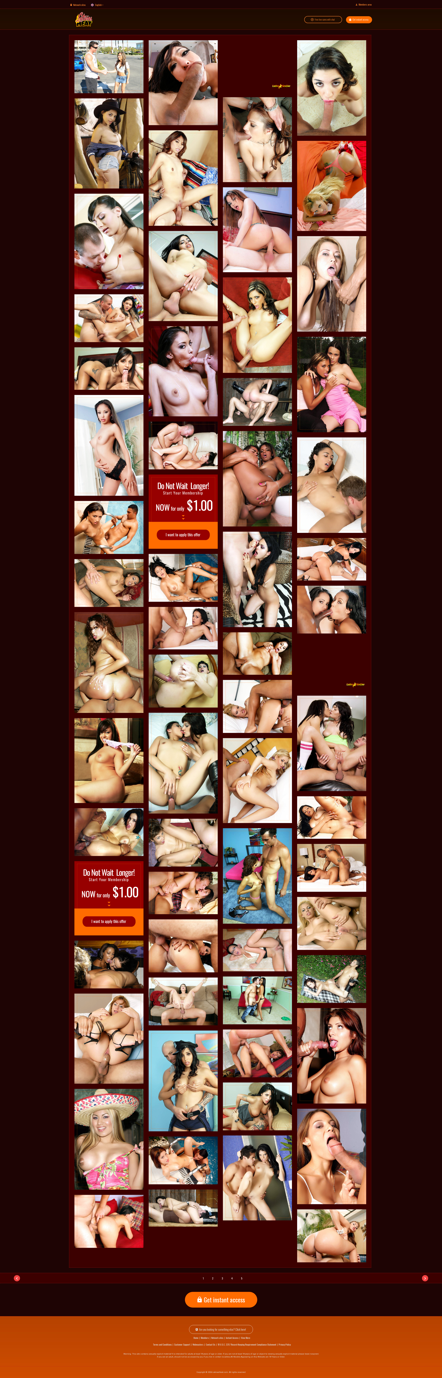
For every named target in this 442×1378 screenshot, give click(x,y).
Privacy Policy (285, 1344)
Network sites (79, 5)
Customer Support (182, 1344)
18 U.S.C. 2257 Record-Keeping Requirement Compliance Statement (247, 1344)
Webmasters (198, 1344)
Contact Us (210, 1344)
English (98, 5)
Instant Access (232, 1338)
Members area (365, 4)
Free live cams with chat (325, 19)
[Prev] (17, 1278)
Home (196, 1338)
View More (245, 1338)
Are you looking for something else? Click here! (222, 1329)
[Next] (425, 1278)
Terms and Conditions (162, 1344)
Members (205, 1338)
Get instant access (360, 19)
